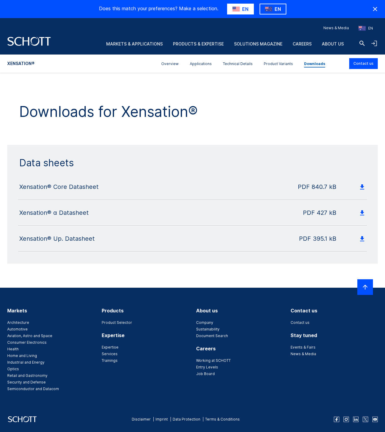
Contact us (363, 63)
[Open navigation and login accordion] (374, 43)
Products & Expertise (198, 43)
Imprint (162, 419)
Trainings (110, 360)
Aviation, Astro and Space (29, 335)
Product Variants (278, 63)
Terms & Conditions (222, 419)
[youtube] (375, 419)
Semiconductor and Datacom (33, 389)
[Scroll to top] (365, 287)
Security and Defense (26, 382)
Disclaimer (141, 419)
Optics (13, 369)
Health (13, 349)
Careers (302, 43)
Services (110, 354)
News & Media (336, 28)
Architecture (18, 322)
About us (333, 43)
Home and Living (22, 355)
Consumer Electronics (27, 342)
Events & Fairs (303, 347)
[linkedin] (356, 419)
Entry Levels (207, 367)
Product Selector (117, 322)
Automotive (17, 329)
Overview (170, 63)
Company (204, 322)
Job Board (205, 373)
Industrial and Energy (26, 362)
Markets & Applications (134, 43)
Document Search (212, 335)
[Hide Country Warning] (375, 9)
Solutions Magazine (258, 43)
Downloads (314, 63)
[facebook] (336, 419)
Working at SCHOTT (213, 360)
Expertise (110, 347)
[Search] (362, 43)
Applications (201, 63)
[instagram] (346, 419)
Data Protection (186, 419)
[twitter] (365, 419)
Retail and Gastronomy (27, 375)
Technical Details (238, 63)
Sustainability (208, 329)
